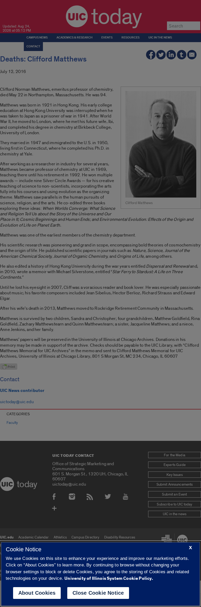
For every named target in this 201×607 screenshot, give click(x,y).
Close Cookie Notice (98, 593)
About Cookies (37, 593)
